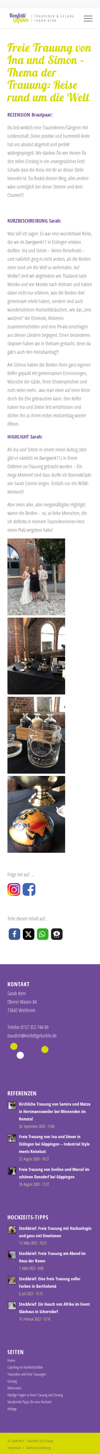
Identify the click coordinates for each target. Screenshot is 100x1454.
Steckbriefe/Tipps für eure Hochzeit (29, 1401)
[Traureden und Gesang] (41, 18)
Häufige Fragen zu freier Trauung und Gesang (35, 1394)
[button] (14, 934)
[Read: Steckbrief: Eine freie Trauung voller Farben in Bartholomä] (12, 1280)
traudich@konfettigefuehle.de (32, 1035)
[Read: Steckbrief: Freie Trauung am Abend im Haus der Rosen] (12, 1255)
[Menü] (85, 18)
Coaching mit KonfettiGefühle (25, 1367)
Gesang (12, 1381)
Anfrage (12, 1408)
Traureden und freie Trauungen (26, 1374)
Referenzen (14, 1387)
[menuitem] (85, 18)
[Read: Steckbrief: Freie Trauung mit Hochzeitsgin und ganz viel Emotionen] (12, 1229)
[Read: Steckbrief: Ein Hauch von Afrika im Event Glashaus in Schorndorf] (12, 1305)
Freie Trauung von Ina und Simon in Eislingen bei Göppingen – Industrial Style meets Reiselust (54, 1144)
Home (11, 1360)
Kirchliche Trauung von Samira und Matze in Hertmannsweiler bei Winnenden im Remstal (55, 1111)
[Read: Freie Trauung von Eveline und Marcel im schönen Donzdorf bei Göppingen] (12, 1171)
